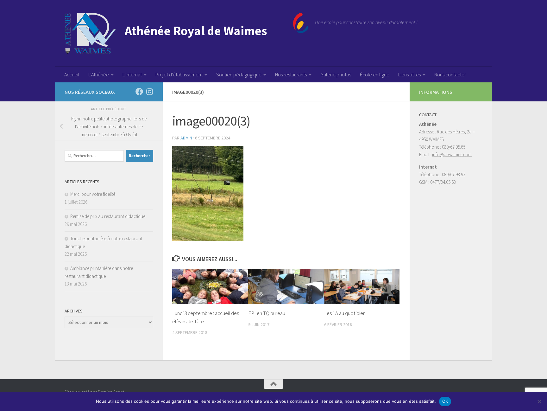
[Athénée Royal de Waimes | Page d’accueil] (187, 33)
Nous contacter (450, 74)
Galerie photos (335, 74)
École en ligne (374, 74)
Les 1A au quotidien (345, 313)
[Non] (539, 401)
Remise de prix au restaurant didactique (107, 216)
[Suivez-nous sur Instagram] (149, 91)
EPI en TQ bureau (266, 313)
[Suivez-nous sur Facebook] (139, 91)
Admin (186, 138)
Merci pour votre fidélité (92, 194)
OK (445, 401)
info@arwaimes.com (452, 154)
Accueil (71, 74)
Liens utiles (409, 74)
